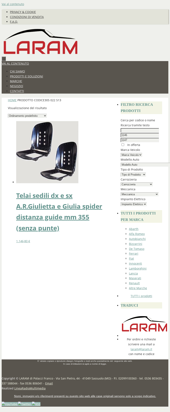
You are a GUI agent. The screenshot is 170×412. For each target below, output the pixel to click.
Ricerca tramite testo (135, 125)
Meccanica (128, 189)
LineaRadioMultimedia (30, 388)
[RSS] (36, 404)
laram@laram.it (141, 349)
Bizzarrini (135, 244)
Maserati (135, 278)
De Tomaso (136, 249)
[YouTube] (10, 404)
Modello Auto (130, 159)
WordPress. (157, 409)
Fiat (131, 258)
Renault (134, 283)
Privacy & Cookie (23, 12)
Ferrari (133, 253)
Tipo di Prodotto (132, 169)
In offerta (133, 145)
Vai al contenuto (13, 4)
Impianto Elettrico (133, 199)
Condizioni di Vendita (27, 17)
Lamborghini (138, 268)
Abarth (133, 229)
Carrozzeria (129, 179)
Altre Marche (138, 288)
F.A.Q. (14, 22)
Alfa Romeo (137, 234)
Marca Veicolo (130, 150)
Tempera (141, 409)
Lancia (133, 273)
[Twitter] (25, 404)
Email (49, 383)
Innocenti (135, 263)
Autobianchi (137, 239)
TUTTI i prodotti (141, 296)
